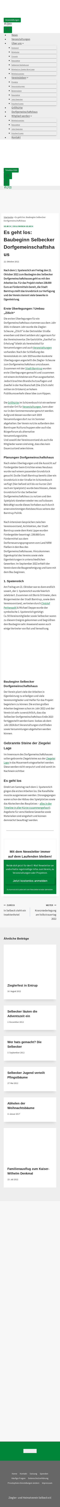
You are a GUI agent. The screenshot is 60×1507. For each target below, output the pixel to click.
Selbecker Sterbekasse (20, 65)
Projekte (15, 82)
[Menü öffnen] (6, 182)
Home (14, 1473)
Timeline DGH (11, 170)
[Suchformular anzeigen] (8, 29)
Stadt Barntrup (33, 368)
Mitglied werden (18, 73)
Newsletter (16, 60)
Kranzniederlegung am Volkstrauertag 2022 (45, 912)
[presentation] (30, 962)
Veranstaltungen (12, 20)
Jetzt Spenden (17, 99)
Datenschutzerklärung (38, 1478)
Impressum (47, 1483)
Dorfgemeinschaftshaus (25, 111)
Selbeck (7, 226)
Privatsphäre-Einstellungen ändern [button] (23, 1483)
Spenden (44, 1473)
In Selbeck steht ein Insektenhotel (15, 910)
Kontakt (16, 137)
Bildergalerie (17, 91)
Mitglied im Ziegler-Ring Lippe (23, 69)
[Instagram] (10, 188)
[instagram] (7, 24)
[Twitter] (7, 188)
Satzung (33, 1473)
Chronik (15, 56)
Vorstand (15, 48)
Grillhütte (17, 107)
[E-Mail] (10, 24)
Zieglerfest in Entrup (22, 985)
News (15, 35)
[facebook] (5, 24)
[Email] (34, 1451)
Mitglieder (15, 52)
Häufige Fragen (18, 103)
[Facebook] (5, 188)
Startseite (8, 217)
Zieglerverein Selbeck (22, 226)
